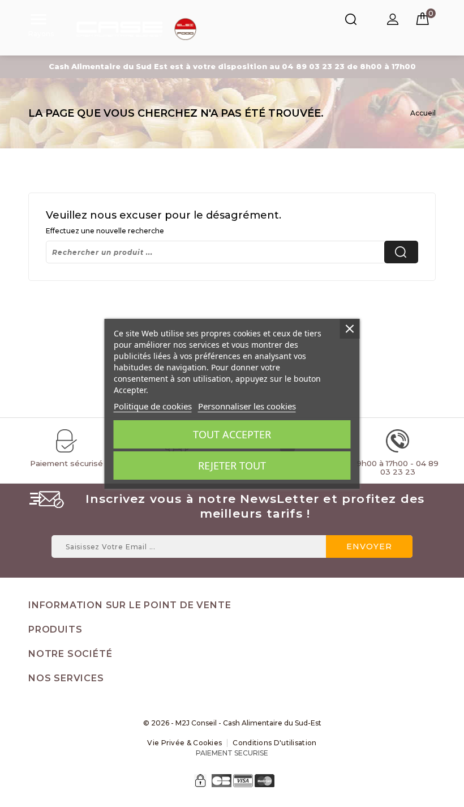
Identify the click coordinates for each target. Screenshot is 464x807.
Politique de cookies (153, 406)
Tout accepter (232, 434)
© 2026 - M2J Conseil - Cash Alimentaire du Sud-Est (232, 723)
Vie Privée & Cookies (184, 742)
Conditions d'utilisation (274, 742)
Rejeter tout (232, 465)
